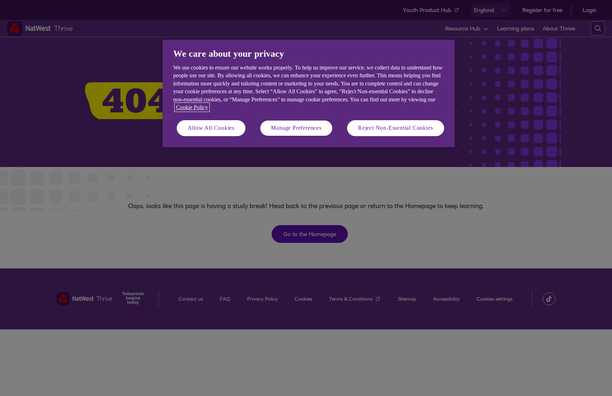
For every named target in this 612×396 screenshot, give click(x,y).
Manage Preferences (296, 128)
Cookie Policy (192, 107)
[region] (309, 93)
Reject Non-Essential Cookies (395, 128)
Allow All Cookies (211, 128)
